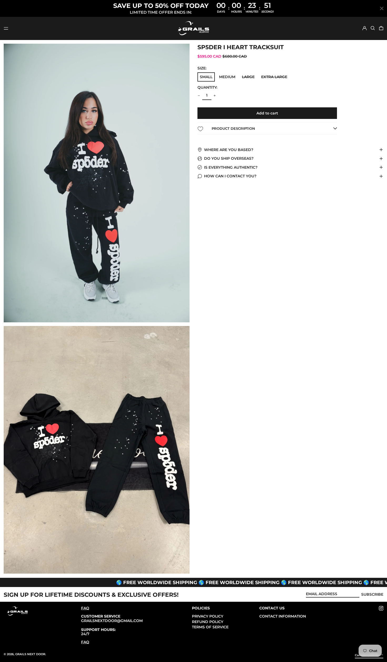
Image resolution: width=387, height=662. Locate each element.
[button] (372, 28)
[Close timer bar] (382, 8)
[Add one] (214, 95)
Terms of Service (210, 627)
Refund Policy (207, 621)
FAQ (85, 608)
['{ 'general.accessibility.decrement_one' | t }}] (199, 95)
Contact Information (282, 616)
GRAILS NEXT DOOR (30, 654)
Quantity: (207, 87)
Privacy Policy (207, 616)
